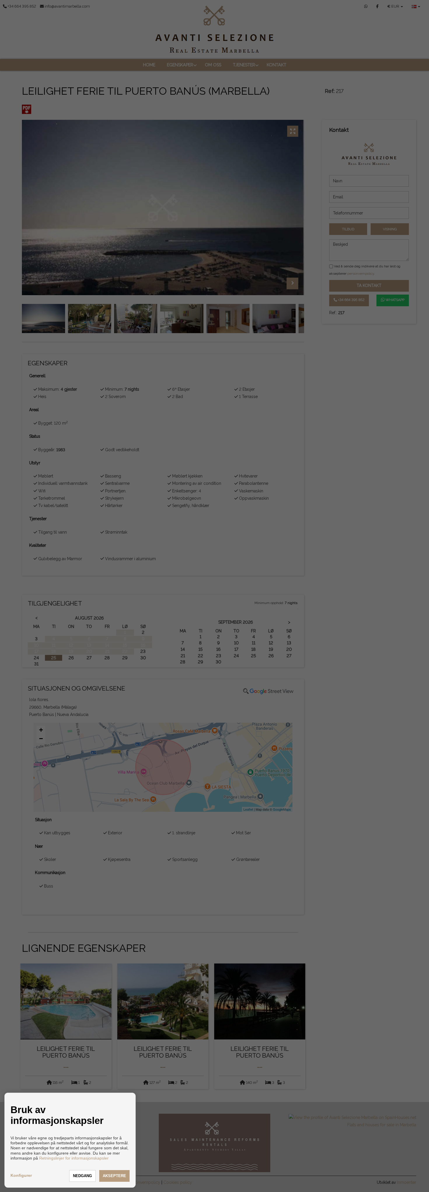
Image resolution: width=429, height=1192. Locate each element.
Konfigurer (21, 1175)
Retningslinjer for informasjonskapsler (74, 1158)
